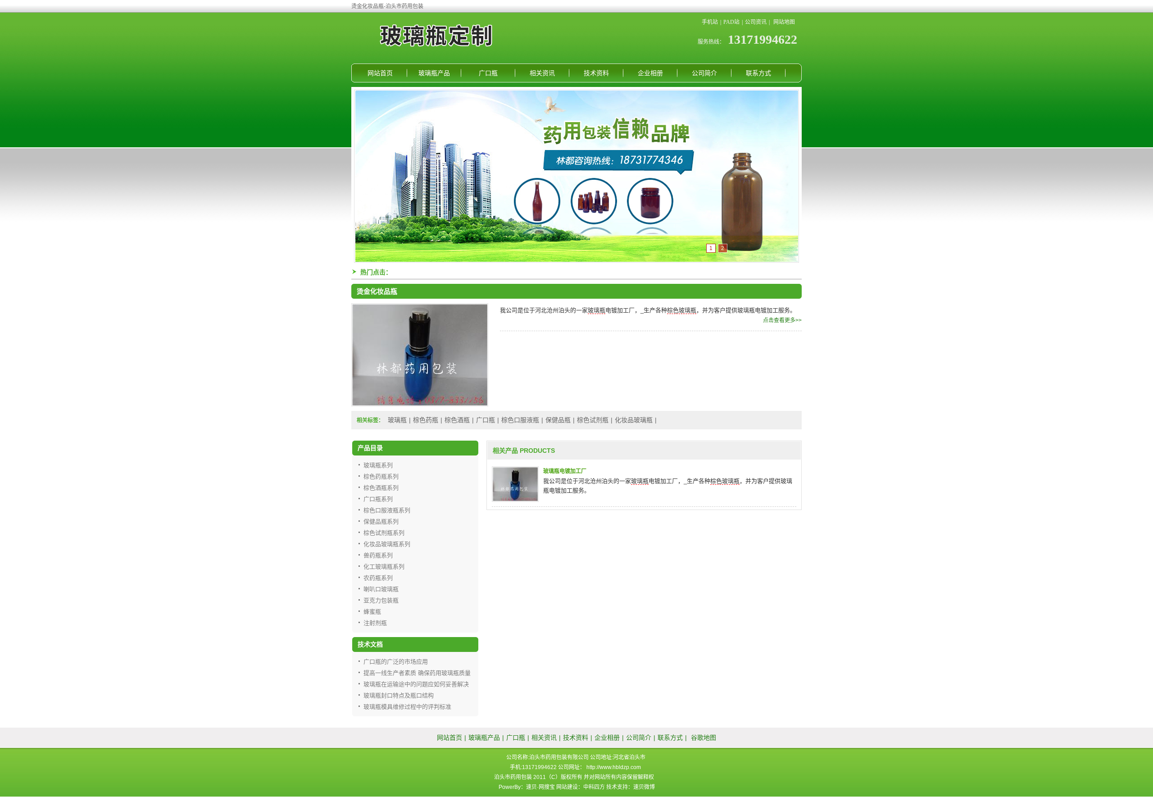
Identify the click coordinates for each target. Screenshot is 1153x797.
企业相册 (650, 73)
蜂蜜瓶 (372, 611)
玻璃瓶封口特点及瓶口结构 (398, 695)
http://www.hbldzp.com (613, 767)
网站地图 (784, 22)
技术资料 (596, 73)
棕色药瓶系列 (381, 476)
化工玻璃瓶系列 (383, 566)
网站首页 (380, 73)
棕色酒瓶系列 (381, 487)
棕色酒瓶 (457, 420)
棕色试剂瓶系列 (383, 532)
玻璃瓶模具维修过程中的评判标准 (407, 706)
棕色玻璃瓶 (681, 310)
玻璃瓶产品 (434, 73)
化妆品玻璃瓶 (634, 420)
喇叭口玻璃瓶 (381, 589)
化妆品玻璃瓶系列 (386, 544)
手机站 (710, 22)
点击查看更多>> (782, 320)
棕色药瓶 (425, 420)
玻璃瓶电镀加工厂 (564, 471)
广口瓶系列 (378, 499)
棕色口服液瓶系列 (386, 510)
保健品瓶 (558, 420)
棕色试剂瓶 (592, 420)
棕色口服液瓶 (520, 420)
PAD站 (731, 22)
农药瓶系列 (378, 577)
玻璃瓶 (596, 310)
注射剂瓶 (375, 622)
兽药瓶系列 (378, 555)
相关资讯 (542, 73)
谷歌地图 (703, 737)
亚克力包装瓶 (381, 600)
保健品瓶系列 (381, 521)
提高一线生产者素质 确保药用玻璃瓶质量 (417, 672)
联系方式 (758, 73)
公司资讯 (756, 22)
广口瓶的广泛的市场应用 (395, 661)
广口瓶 (488, 73)
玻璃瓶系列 (378, 465)
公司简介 (704, 73)
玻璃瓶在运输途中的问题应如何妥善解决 (416, 684)
